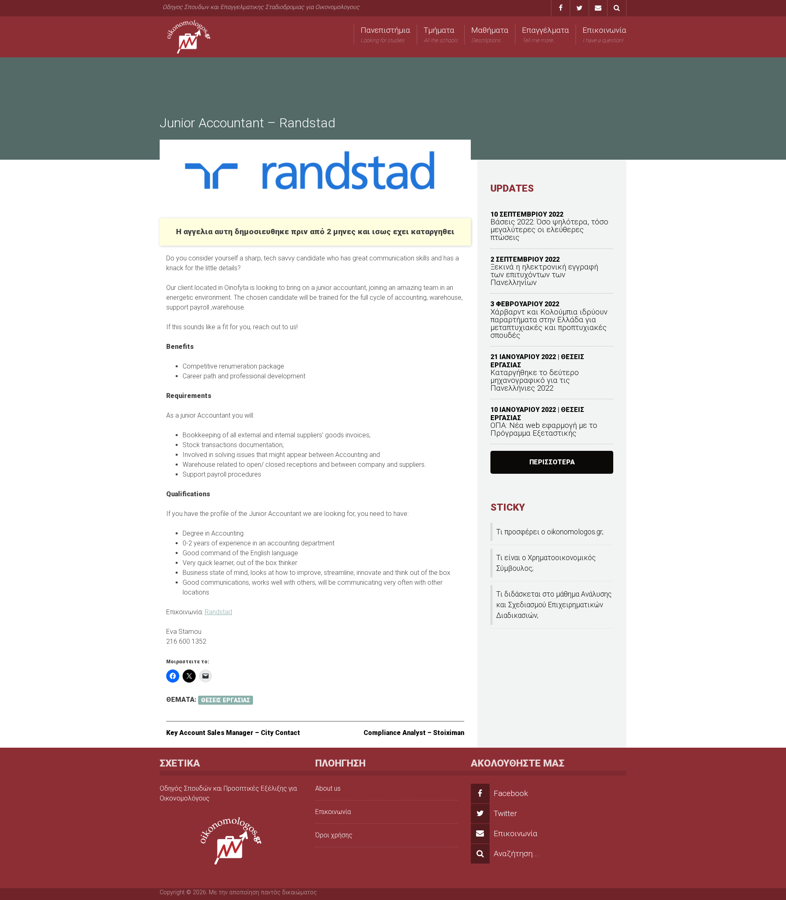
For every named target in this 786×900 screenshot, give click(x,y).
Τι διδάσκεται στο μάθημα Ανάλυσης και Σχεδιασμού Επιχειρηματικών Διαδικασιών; (554, 605)
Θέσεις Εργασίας (225, 699)
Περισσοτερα (552, 462)
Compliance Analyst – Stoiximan (414, 733)
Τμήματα (441, 34)
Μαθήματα (489, 34)
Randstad (218, 612)
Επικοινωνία (604, 34)
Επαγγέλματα (545, 34)
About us (328, 788)
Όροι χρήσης (333, 835)
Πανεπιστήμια (385, 34)
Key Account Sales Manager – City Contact (233, 733)
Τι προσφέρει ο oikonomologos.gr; (549, 532)
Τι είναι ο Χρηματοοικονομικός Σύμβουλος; (546, 563)
